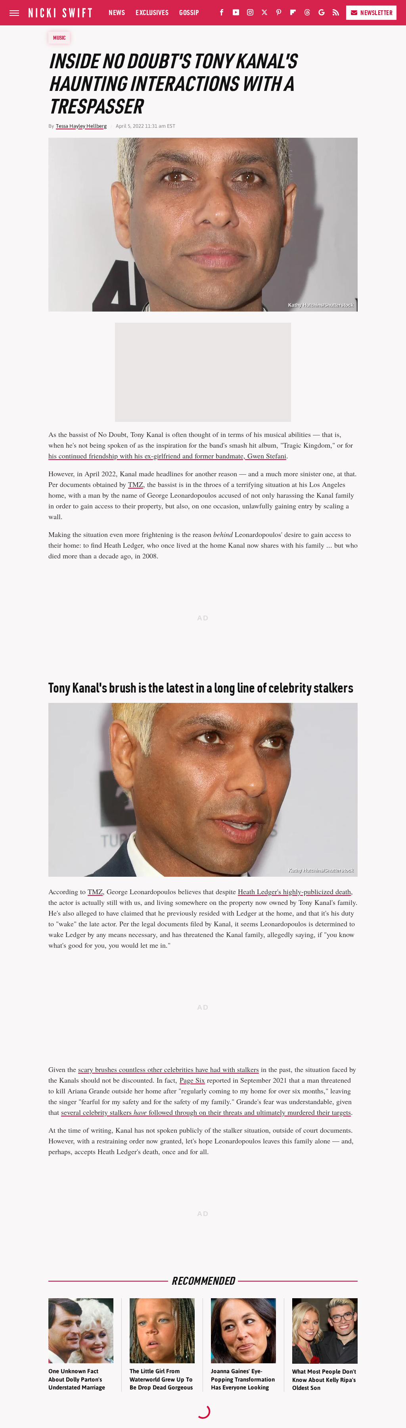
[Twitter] (264, 14)
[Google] (322, 14)
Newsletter (376, 13)
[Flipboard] (293, 14)
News (117, 12)
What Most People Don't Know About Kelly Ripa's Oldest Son (324, 1379)
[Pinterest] (279, 14)
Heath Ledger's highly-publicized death (294, 891)
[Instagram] (250, 14)
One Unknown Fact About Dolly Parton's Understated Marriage (76, 1379)
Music (59, 37)
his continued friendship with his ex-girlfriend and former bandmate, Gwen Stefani (167, 455)
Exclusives (152, 12)
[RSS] (336, 14)
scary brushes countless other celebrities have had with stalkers (168, 1069)
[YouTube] (236, 14)
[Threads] (307, 14)
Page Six (192, 1080)
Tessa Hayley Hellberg (81, 126)
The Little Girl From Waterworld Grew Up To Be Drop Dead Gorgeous (161, 1379)
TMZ (135, 484)
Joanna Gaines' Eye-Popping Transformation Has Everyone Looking (243, 1379)
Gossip (189, 12)
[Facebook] (222, 14)
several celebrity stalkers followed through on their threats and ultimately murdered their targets (206, 1112)
